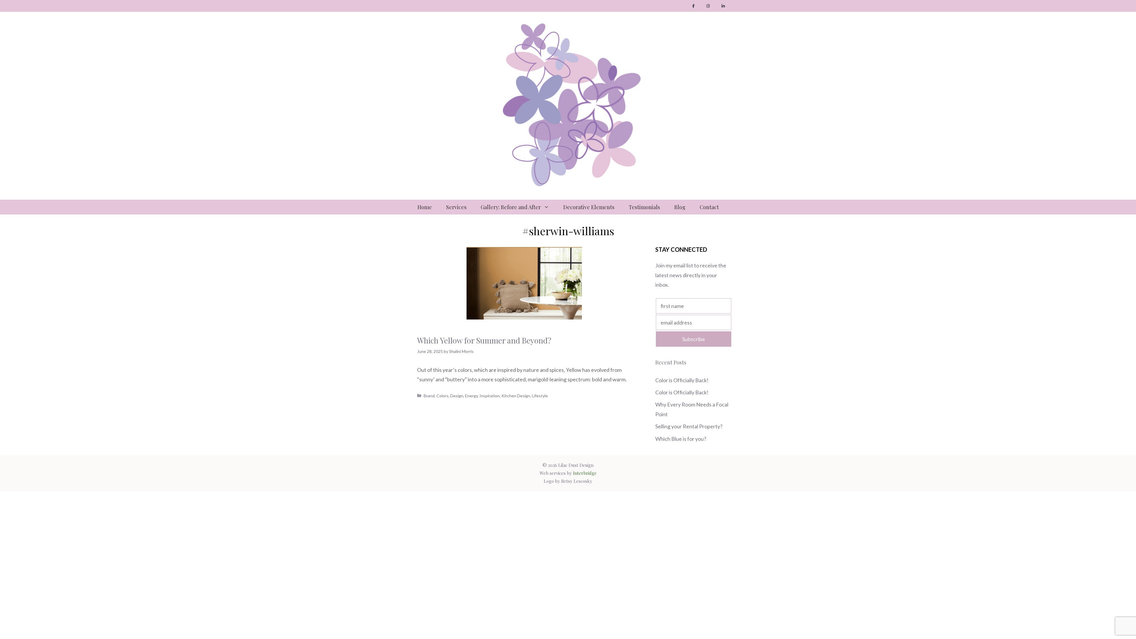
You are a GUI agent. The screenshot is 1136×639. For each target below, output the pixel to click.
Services (456, 207)
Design (456, 395)
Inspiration (490, 395)
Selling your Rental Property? (689, 426)
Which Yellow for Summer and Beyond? (484, 340)
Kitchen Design (515, 395)
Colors (442, 395)
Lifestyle (540, 395)
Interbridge (585, 473)
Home (424, 207)
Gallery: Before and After (511, 207)
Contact (709, 207)
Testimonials (644, 207)
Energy (471, 395)
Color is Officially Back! (682, 380)
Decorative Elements (588, 207)
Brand (429, 395)
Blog (679, 207)
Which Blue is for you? (680, 438)
